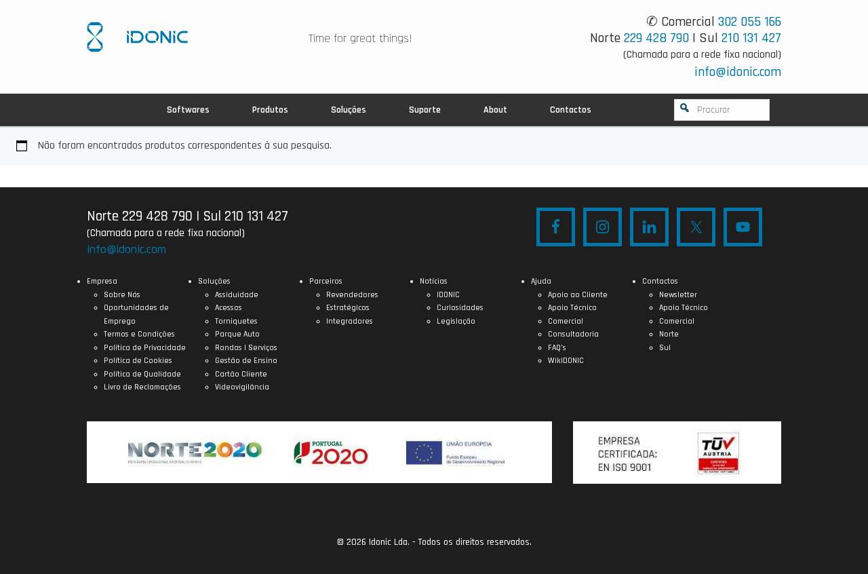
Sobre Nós (122, 295)
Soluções (214, 281)
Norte (669, 334)
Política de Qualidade (142, 374)
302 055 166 (749, 22)
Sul (665, 348)
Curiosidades (460, 308)
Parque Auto (237, 334)
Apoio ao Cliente (578, 295)
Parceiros (325, 281)
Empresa (102, 281)
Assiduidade (236, 295)
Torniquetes (236, 321)
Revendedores (352, 295)
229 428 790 (656, 38)
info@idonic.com (737, 72)
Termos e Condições (139, 334)
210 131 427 (751, 38)
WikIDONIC (566, 361)
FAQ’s (557, 348)
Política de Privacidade (145, 348)
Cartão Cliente (241, 374)
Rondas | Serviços (246, 348)
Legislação (456, 321)
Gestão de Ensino (246, 361)
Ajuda (541, 281)
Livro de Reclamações (142, 387)
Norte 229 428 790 (140, 216)
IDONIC (448, 295)
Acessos (228, 308)
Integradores (349, 321)
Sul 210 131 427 (245, 216)
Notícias (434, 281)
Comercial (565, 321)
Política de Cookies (138, 361)
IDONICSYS (137, 37)
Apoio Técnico (572, 308)
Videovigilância (242, 387)
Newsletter (678, 295)
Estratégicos (348, 308)
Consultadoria (573, 334)
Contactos (660, 281)
